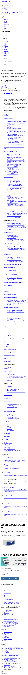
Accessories (7, 451)
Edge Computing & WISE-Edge (11, 274)
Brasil (6, 9)
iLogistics (6, 332)
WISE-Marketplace (8, 443)
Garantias (9, 380)
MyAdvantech (7, 7)
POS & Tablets (10, 258)
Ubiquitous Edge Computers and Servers (17, 321)
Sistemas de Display (12, 138)
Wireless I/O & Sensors (12, 174)
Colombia (6, 27)
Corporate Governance (12, 416)
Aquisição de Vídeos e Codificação (15, 225)
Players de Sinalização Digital (14, 137)
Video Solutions (7, 341)
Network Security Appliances (14, 214)
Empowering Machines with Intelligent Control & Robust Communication (16, 301)
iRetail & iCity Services (9, 315)
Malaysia (6, 51)
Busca (5, 8)
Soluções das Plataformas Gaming (15, 141)
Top (3, 672)
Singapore (6, 52)
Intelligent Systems (8, 192)
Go (3, 578)
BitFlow (9, 344)
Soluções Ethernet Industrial (14, 188)
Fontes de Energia (11, 270)
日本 (5, 47)
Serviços (6, 346)
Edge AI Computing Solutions (14, 278)
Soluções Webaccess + (12, 172)
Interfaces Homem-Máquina (14, 164)
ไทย (5, 55)
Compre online (8, 610)
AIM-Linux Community (13, 389)
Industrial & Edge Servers (9, 294)
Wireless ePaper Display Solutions (15, 144)
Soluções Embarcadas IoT (13, 142)
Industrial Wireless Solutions (14, 128)
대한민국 (6, 49)
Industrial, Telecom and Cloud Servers (16, 211)
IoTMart (6, 442)
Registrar (6, 5)
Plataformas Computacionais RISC (15, 135)
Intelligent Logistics (8, 243)
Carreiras (6, 421)
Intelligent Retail (7, 254)
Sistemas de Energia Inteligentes (15, 239)
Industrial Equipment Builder (10, 297)
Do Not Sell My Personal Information (13, 667)
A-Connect (6, 445)
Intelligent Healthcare (8, 232)
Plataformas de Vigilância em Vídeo (15, 226)
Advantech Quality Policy (9, 355)
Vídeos (5, 636)
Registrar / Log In (8, 93)
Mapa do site (7, 665)
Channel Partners (8, 361)
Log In (10, 5)
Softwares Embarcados (12, 140)
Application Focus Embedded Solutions (16, 121)
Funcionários (7, 436)
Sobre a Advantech (8, 401)
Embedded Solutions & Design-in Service (13, 282)
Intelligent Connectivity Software (15, 184)
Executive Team (11, 405)
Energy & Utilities (8, 285)
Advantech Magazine (12, 407)
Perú (5, 28)
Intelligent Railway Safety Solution (15, 312)
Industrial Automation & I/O (10, 151)
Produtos (6, 115)
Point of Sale (10, 319)
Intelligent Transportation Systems (11, 307)
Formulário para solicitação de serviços (16, 376)
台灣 (5, 54)
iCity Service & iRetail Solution (14, 257)
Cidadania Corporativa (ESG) (11, 624)
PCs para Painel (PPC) (12, 167)
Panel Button (4, 87)
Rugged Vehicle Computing (10, 323)
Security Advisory (8, 395)
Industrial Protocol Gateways (14, 183)
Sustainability (7, 433)
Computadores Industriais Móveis (15, 246)
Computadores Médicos (13, 236)
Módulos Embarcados (12, 130)
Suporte (6, 368)
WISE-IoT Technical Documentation (16, 392)
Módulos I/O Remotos (12, 165)
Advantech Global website (11, 12)
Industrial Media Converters (14, 181)
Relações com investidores (9, 411)
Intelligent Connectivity (9, 177)
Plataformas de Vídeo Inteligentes (15, 204)
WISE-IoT (9, 367)
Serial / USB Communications (14, 185)
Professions (9, 424)
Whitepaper (6, 633)
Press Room (10, 408)
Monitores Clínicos (11, 238)
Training (9, 427)
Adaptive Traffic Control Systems (15, 310)
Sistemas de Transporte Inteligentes (15, 205)
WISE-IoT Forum (11, 390)
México (5, 22)
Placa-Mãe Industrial (12, 134)
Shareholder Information (13, 418)
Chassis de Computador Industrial (15, 197)
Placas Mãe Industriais (12, 203)
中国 (5, 43)
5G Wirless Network (12, 578)
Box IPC (9, 196)
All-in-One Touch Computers (14, 318)
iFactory (6, 288)
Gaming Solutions (8, 329)
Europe (5, 34)
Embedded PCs (10, 127)
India (5, 45)
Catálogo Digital (8, 639)
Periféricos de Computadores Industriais (16, 201)
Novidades (6, 637)
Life (8, 426)
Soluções (6, 271)
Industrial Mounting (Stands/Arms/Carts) (13, 264)
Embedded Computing (9, 118)
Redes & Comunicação (9, 208)
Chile (5, 25)
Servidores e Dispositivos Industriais (16, 187)
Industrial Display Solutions (10, 335)
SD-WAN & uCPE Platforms (14, 216)
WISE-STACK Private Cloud (14, 217)
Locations (9, 429)
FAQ (5, 640)
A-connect (6, 641)
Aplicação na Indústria (9, 634)
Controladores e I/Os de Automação (15, 160)
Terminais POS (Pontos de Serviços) (16, 261)
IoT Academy (10, 387)
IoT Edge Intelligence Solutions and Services (13, 338)
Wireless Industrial (11, 190)
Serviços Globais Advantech (10, 349)
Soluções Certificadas (12, 171)
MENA (5, 64)
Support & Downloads (9, 371)
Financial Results (11, 414)
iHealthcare (6, 291)
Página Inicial (7, 447)
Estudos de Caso (8, 632)
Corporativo (7, 398)
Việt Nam (6, 58)
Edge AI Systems (11, 279)
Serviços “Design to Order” (10, 352)
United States (7, 20)
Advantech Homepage (6, 1)
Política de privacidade (9, 666)
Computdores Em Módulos (13, 126)
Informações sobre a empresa (14, 404)
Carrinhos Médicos (11, 235)
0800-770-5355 (9, 614)
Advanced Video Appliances (14, 223)
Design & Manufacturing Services (11, 326)
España (5, 35)
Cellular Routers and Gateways (14, 180)
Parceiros (6, 358)
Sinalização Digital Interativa (14, 260)
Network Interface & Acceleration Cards (17, 213)
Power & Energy (11, 168)
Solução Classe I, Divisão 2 (13, 169)
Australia (6, 42)
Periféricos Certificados (9, 267)
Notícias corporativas (9, 621)
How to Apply (10, 430)
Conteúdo (9, 386)
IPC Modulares (10, 200)
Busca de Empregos (9, 625)
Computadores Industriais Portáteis (15, 248)
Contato (6, 439)
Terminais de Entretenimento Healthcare (17, 240)
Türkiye (6, 57)
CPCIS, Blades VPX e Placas (14, 198)
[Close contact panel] (1, 587)
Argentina (6, 24)
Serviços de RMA (11, 374)
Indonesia (6, 46)
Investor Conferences (12, 417)
